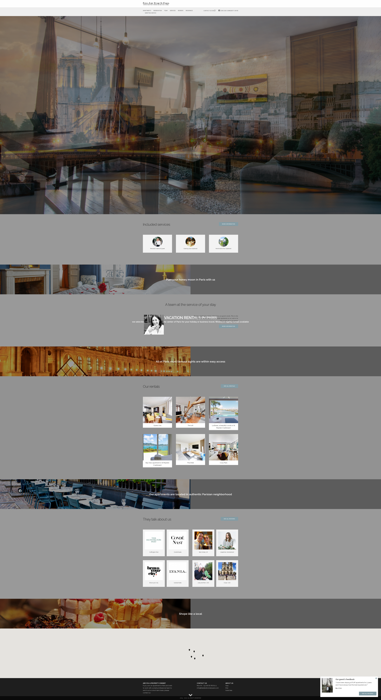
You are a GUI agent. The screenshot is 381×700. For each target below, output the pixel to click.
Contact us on (208, 10)
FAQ (226, 688)
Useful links (228, 690)
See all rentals (229, 386)
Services (173, 10)
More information (228, 224)
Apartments (147, 10)
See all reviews (229, 519)
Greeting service (150, 13)
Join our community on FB (229, 10)
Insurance (189, 10)
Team (165, 10)
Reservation (157, 10)
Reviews (180, 10)
